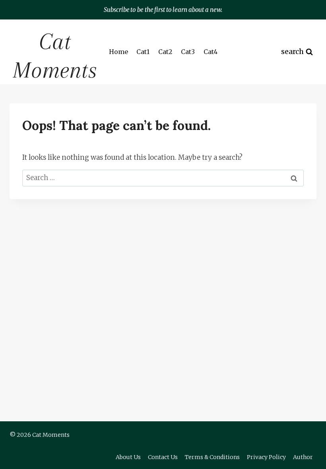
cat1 (142, 52)
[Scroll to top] (306, 457)
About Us (128, 457)
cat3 (188, 52)
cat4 (210, 52)
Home (118, 52)
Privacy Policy (266, 457)
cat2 (165, 52)
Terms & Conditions (212, 457)
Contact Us (163, 457)
